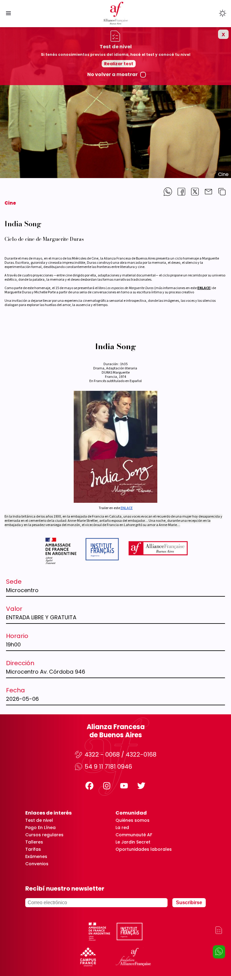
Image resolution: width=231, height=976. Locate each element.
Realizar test (118, 64)
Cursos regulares (44, 834)
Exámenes (36, 856)
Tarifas (33, 849)
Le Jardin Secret (133, 842)
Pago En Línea (40, 827)
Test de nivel (39, 820)
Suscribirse (189, 902)
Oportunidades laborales (144, 849)
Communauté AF (134, 834)
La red (122, 827)
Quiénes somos (132, 820)
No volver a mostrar (112, 74)
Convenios (36, 863)
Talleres (34, 842)
